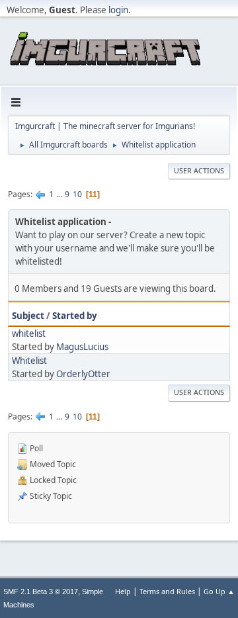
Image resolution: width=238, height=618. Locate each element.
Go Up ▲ (219, 591)
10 (77, 194)
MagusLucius (82, 347)
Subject (28, 316)
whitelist (29, 333)
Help (123, 591)
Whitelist (29, 361)
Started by (74, 316)
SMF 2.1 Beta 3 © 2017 (40, 592)
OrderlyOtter (83, 374)
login (118, 10)
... (60, 194)
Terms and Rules (167, 591)
